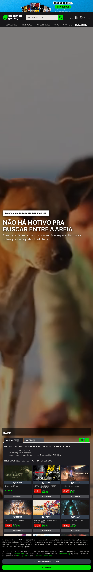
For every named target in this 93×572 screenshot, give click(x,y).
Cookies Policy (64, 554)
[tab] (13, 440)
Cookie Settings (18, 554)
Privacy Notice (23, 556)
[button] (12, 25)
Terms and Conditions (43, 556)
